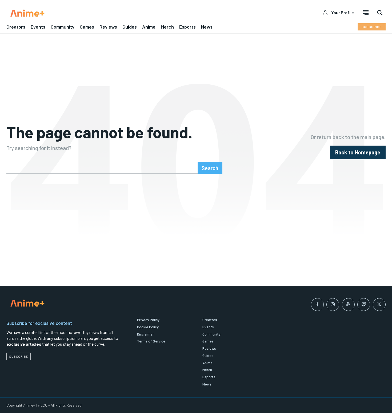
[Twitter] (379, 304)
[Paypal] (348, 304)
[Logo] (98, 13)
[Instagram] (332, 304)
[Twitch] (363, 304)
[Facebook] (317, 304)
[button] (380, 12)
